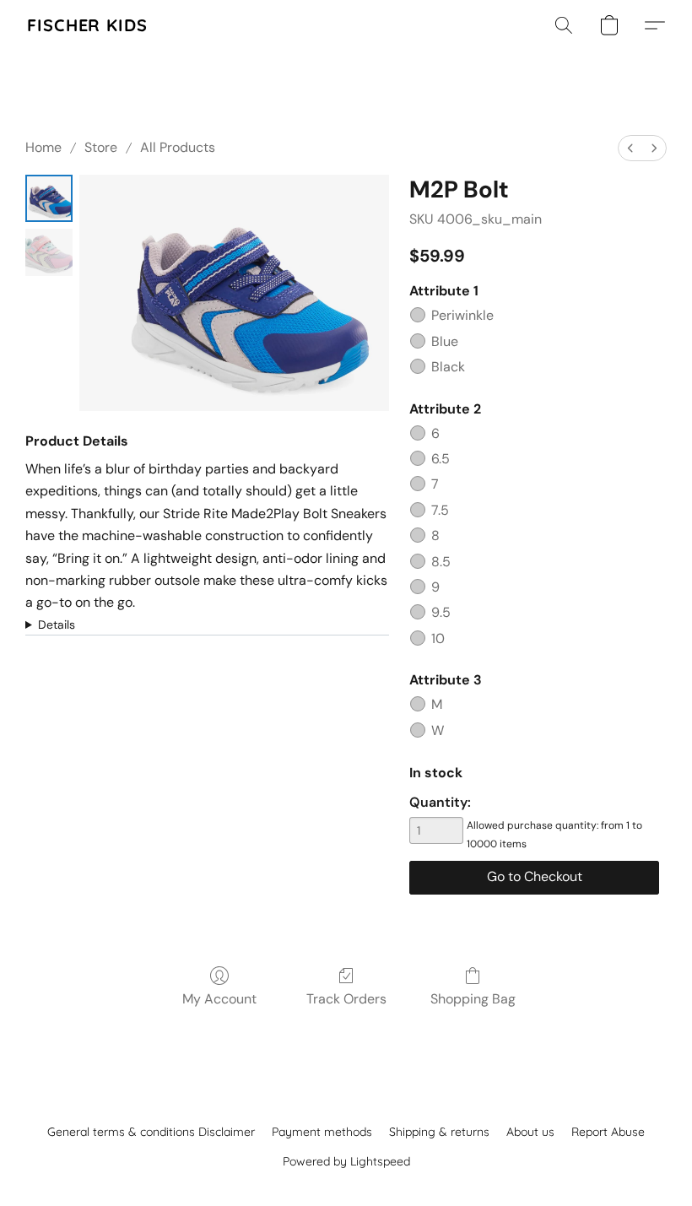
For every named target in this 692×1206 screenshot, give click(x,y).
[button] (87, 25)
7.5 (440, 510)
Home (43, 147)
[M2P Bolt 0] (49, 198)
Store (100, 147)
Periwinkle (462, 315)
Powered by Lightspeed (346, 1161)
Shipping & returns (439, 1131)
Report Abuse (608, 1131)
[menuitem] (630, 148)
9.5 (441, 612)
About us (530, 1131)
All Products (177, 147)
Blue (444, 341)
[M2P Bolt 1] (49, 252)
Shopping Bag (473, 999)
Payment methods (322, 1131)
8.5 (441, 562)
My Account (219, 999)
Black (448, 367)
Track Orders (346, 999)
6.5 (440, 459)
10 (438, 638)
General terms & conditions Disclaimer (151, 1131)
